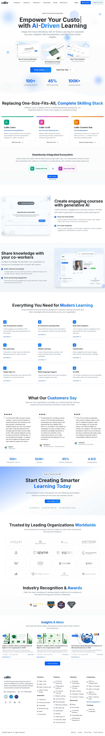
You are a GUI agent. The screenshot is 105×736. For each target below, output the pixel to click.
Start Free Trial (98, 2)
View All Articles (52, 663)
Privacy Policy (88, 732)
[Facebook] (5, 702)
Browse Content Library (86, 142)
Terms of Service (98, 732)
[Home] (4, 2)
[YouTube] (19, 702)
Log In (76, 2)
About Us (73, 732)
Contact (80, 732)
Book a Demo (85, 2)
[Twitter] (10, 702)
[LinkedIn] (14, 702)
